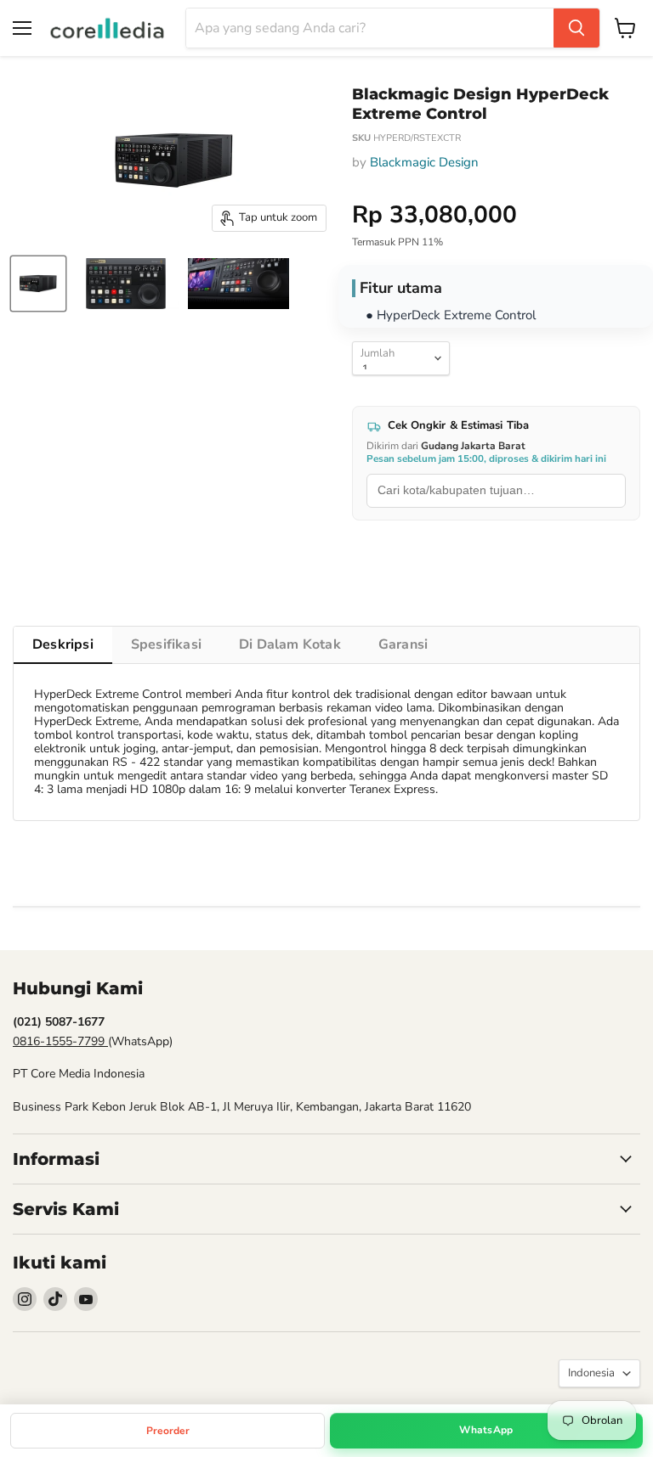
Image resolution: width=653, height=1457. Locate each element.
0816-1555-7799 (60, 1041)
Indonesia (591, 1373)
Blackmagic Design (424, 162)
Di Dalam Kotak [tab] (290, 644)
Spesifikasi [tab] (166, 644)
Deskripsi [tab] (63, 644)
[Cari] (576, 28)
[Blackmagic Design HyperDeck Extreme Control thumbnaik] (38, 283)
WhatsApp (486, 1430)
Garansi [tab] (403, 644)
